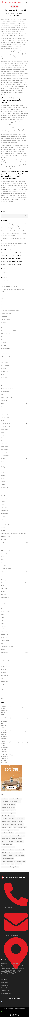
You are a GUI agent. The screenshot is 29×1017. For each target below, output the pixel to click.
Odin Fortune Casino (6, 551)
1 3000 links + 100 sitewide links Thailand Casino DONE (13, 290)
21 (1, 325)
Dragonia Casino (5, 443)
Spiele (2, 614)
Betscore (3, 383)
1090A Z (3, 299)
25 (1, 328)
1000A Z (3, 296)
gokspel (3, 475)
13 (1, 307)
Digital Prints (4, 966)
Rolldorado (3, 594)
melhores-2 (3, 530)
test (2, 643)
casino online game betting (8, 804)
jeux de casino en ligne (7, 833)
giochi (2, 470)
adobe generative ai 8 (6, 362)
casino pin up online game (8, 818)
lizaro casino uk (6, 838)
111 (2, 302)
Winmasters (3, 672)
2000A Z (3, 322)
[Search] (26, 272)
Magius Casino (4, 522)
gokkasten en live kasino (17, 824)
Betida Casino (4, 377)
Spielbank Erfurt (5, 611)
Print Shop (3, 580)
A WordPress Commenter (7, 253)
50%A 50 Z (4, 342)
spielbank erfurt (6, 864)
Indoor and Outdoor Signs (18, 966)
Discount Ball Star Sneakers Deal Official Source (17, 707)
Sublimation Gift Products (18, 968)
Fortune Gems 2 (5, 455)
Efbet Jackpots (4, 449)
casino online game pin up (8, 810)
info (2, 490)
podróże (4, 855)
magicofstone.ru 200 (6, 519)
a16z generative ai (5, 357)
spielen (2, 617)
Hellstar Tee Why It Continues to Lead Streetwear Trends (18, 718)
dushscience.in (4, 446)
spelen (2, 606)
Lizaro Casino (4, 507)
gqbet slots (15, 830)
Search (3, 211)
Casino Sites (4, 406)
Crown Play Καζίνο (5, 426)
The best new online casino (7, 646)
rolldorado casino (19, 855)
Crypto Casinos (4, 429)
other (2, 556)
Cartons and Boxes (5, 974)
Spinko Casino (4, 632)
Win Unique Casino (5, 666)
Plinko (2, 562)
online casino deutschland (8, 847)
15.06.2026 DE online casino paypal (10, 310)
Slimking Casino (5, 603)
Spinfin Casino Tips (5, 629)
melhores (3, 527)
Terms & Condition (5, 985)
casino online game (15, 801)
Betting (2, 386)
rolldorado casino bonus (8, 858)
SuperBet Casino (5, 640)
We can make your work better (13, 255)
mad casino (11, 841)
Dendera (3, 432)
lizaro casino (10, 835)
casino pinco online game (8, 816)
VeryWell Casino (5, 658)
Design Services (5, 435)
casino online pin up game (8, 813)
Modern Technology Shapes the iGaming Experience (13, 533)
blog (2, 394)
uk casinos (3, 649)
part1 (2, 559)
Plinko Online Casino (6, 568)
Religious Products (16, 971)
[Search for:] (14, 272)
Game (2, 461)
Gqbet (2, 478)
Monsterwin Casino (5, 536)
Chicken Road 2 (5, 417)
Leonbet (3, 501)
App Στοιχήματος (5, 365)
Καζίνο (2, 690)
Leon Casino (4, 498)
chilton (2, 420)
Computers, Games (5, 423)
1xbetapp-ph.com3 (5, 319)
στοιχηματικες (4, 693)
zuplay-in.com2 (4, 681)
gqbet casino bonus (6, 827)
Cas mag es (4, 400)
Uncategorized (14, 6)
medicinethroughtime (6, 525)
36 (1, 339)
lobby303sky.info (5, 510)
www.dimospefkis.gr (6, 675)
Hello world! (18, 253)
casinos (3, 412)
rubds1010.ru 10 (5, 597)
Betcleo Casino (4, 371)
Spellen (3, 609)
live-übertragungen (20, 833)
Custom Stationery (5, 968)
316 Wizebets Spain (6, 333)
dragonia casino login (17, 821)
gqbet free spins (6, 830)
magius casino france (7, 844)
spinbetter (3, 626)
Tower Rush (18, 864)
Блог (2, 695)
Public (2, 583)
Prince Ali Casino (5, 574)
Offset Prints (4, 963)
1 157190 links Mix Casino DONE (9, 286)
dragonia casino (6, 821)
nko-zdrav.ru (4, 545)
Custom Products (5, 990)
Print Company (4, 577)
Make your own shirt (6, 993)
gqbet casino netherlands (20, 827)
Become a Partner (5, 988)
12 (1, 305)
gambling (3, 458)
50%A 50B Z (4, 345)
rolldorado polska (21, 861)
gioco (2, 472)
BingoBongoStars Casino (7, 388)
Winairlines (3, 669)
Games (2, 464)
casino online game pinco (8, 807)
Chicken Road (4, 415)
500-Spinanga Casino (6, 348)
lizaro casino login (19, 835)
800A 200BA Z (5, 354)
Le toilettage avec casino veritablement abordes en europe (13, 239)
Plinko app (3, 565)
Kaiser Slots (3, 496)
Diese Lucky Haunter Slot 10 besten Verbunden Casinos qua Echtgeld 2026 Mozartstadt (14, 244)
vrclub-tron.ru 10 (5, 661)
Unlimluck (3, 655)
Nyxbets (3, 548)
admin (20, 13)
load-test (4, 841)
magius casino (19, 841)
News (2, 542)
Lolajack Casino (5, 513)
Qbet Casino (4, 588)
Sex (2, 600)
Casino (2, 403)
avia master (4, 799)
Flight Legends (5, 824)
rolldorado (10, 855)
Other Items (15, 974)
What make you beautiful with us (14, 261)
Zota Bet (3, 678)
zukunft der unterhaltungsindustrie (10, 867)
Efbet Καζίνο (4, 452)
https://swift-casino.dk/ (6, 111)
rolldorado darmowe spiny (8, 861)
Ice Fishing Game (5, 487)
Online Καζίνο (4, 554)
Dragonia (3, 441)
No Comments (15, 15)
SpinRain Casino (5, 635)
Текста (2, 698)
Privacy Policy (4, 982)
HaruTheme (3, 484)
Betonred (3, 380)
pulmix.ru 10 (4, 585)
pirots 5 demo (19, 853)
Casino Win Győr (5, 409)
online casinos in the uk (8, 850)
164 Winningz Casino (6, 313)
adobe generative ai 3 (6, 360)
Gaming (3, 467)
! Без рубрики (4, 280)
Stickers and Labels (5, 971)
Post (2, 571)
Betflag (2, 374)
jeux (2, 493)
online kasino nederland (8, 853)
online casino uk (20, 850)
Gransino (3, 481)
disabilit (3, 438)
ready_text (3, 591)
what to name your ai (6, 664)
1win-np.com (4, 316)
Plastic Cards (15, 963)
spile (2, 620)
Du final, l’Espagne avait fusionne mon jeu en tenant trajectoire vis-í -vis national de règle (13, 234)
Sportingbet (4, 638)
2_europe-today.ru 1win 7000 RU (9, 331)
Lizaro (2, 504)
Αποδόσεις (3, 687)
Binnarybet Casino (5, 391)
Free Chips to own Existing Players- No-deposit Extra (13, 231)
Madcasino (3, 516)
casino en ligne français (15, 799)
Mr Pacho (3, 539)
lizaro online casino (17, 838)
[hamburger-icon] (26, 2)
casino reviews (20, 818)
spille (2, 623)
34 (1, 336)
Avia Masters (4, 368)
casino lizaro (5, 801)
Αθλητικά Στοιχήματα (6, 684)
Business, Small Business (6, 397)
